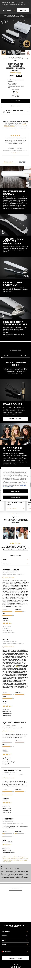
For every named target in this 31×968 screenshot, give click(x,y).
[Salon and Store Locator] (20, 21)
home (9, 57)
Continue (23, 10)
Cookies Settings (15, 497)
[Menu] (28, 21)
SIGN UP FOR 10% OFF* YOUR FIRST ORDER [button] (14, 926)
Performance (18, 609)
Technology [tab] (8, 162)
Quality (4, 613)
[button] (14, 92)
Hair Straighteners (17, 57)
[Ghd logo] (4, 22)
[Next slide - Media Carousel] (30, 532)
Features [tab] (22, 162)
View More (15, 889)
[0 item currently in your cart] (24, 21)
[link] (15, 16)
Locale (4, 559)
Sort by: (5, 563)
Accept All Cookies (15, 491)
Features (4, 609)
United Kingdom (7, 951)
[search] (13, 21)
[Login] (17, 21)
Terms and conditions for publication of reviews (15, 550)
